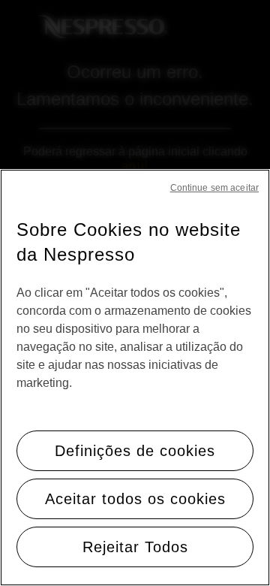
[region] (135, 377)
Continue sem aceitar (214, 188)
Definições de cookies (135, 451)
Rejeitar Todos (135, 547)
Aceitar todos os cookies (135, 499)
